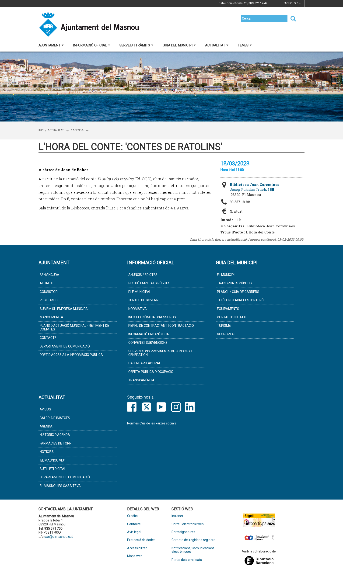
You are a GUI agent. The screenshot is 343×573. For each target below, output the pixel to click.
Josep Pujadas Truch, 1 (254, 187)
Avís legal (134, 532)
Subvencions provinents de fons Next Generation (160, 353)
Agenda (78, 130)
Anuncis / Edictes (143, 275)
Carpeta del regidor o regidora (193, 540)
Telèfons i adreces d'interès (241, 300)
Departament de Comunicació (65, 346)
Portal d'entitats (232, 317)
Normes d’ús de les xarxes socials (151, 423)
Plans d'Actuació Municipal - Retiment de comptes (74, 327)
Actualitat (215, 45)
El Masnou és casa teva (60, 486)
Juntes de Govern (143, 300)
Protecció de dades (141, 540)
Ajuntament (49, 45)
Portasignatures (183, 532)
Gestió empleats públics (149, 283)
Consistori (49, 292)
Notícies (47, 452)
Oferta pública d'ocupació (150, 372)
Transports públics (234, 283)
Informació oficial (90, 45)
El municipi (225, 275)
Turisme (224, 325)
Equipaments (228, 309)
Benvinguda (49, 275)
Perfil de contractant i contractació (161, 325)
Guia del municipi (177, 45)
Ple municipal (139, 292)
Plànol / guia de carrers (238, 292)
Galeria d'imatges (55, 418)
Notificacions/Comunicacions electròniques (193, 549)
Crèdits (132, 516)
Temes (243, 45)
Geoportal (226, 334)
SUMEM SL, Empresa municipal (64, 309)
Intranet (177, 516)
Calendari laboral (144, 363)
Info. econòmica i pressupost (153, 317)
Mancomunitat (52, 317)
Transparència (141, 380)
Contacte (48, 338)
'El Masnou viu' (52, 460)
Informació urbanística (148, 334)
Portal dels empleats (187, 560)
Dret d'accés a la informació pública (71, 355)
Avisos (45, 409)
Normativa (137, 309)
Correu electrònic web (188, 524)
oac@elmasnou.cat (58, 536)
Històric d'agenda (55, 435)
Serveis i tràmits (134, 45)
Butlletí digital (53, 469)
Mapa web (135, 556)
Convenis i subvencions (148, 342)
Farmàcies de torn (55, 443)
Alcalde (47, 283)
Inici (41, 130)
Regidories (49, 300)
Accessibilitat (137, 548)
